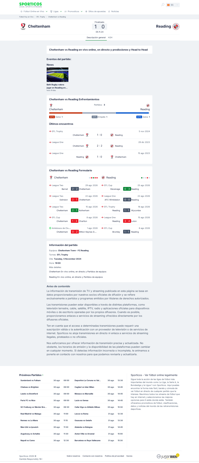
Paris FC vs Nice (28, 400)
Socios (129, 456)
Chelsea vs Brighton (30, 387)
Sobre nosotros (73, 456)
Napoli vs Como (28, 440)
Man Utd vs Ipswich (29, 427)
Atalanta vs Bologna (84, 427)
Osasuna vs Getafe (83, 420)
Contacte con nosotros (92, 456)
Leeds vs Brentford (29, 394)
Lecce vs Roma (81, 414)
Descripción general (96, 37)
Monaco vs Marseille (84, 394)
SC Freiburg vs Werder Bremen (35, 407)
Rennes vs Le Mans (29, 420)
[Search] (163, 5)
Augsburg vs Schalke (30, 434)
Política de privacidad (114, 456)
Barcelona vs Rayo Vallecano (87, 440)
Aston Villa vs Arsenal (84, 434)
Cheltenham (56, 109)
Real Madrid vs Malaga (31, 414)
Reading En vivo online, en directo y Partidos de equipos (76, 277)
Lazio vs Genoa (81, 400)
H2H (110, 37)
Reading (145, 109)
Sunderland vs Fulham (31, 380)
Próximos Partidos (30, 375)
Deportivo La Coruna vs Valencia (89, 380)
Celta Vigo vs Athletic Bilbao (87, 407)
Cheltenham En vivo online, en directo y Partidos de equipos (77, 271)
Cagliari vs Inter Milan (84, 387)
